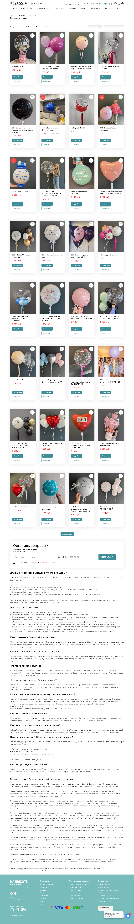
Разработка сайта (16, 915)
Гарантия (73, 9)
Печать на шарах (27, 9)
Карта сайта (44, 904)
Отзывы (82, 9)
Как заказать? (60, 9)
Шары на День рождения (78, 884)
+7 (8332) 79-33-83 (92, 3)
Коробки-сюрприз (75, 893)
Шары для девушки (76, 898)
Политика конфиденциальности (109, 898)
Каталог (22, 16)
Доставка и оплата (43, 9)
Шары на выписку (75, 890)
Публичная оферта (105, 901)
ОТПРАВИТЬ (107, 557)
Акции (118, 9)
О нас (15, 9)
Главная (13, 16)
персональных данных (49, 562)
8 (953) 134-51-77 (104, 887)
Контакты (108, 9)
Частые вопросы (95, 9)
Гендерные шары (75, 887)
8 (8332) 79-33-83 (104, 884)
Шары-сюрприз (74, 896)
